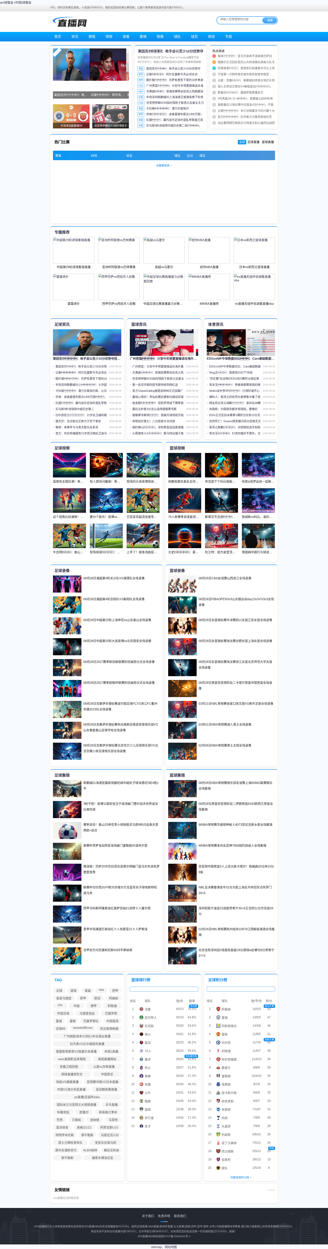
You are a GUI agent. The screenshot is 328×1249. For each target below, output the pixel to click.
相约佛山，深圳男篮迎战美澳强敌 (158, 428)
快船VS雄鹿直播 (67, 1082)
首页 (57, 37)
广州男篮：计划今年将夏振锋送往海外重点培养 (158, 367)
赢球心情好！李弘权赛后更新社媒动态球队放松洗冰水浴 (158, 397)
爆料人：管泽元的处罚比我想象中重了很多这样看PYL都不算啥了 (234, 397)
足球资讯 (62, 324)
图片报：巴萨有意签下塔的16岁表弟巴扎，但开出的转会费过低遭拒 (81, 379)
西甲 (141, 74)
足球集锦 (62, 775)
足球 (59, 990)
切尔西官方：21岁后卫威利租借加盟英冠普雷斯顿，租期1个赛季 (81, 415)
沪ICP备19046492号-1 (177, 1236)
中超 (141, 97)
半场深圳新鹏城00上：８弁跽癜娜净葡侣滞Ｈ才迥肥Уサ (81, 385)
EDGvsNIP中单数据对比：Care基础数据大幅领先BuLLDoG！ (235, 367)
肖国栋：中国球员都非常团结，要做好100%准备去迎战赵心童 (233, 409)
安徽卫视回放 (69, 1066)
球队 (177, 37)
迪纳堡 (94, 1120)
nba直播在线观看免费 (66, 1197)
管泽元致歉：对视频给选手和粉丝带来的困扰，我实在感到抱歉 (234, 428)
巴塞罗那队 (91, 1021)
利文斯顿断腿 (109, 1028)
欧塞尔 (84, 1112)
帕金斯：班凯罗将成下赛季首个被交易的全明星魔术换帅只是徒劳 (158, 403)
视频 (109, 37)
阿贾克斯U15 (109, 1127)
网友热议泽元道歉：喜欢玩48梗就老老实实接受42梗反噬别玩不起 (235, 403)
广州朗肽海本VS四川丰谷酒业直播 (87, 1036)
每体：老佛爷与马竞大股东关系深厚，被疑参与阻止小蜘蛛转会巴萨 (81, 428)
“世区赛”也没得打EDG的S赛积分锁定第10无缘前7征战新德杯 (234, 379)
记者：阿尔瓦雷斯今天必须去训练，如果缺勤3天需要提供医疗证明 (81, 373)
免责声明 (164, 1216)
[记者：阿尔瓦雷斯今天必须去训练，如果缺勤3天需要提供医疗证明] (108, 64)
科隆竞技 (63, 1112)
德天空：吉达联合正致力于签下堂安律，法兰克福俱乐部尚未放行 (79, 421)
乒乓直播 (112, 1104)
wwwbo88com (82, 1027)
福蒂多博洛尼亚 (102, 1158)
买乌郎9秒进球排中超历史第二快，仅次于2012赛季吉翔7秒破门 (80, 409)
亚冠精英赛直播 (106, 1089)
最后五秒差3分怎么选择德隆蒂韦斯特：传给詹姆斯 (154, 409)
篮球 (73, 990)
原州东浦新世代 (65, 1150)
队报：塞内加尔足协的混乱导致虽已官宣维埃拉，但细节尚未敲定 (81, 403)
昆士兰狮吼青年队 (70, 1142)
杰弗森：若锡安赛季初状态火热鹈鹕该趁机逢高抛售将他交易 (158, 373)
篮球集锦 (177, 775)
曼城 (59, 1021)
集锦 (143, 37)
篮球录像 (177, 571)
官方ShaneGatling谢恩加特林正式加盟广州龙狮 (157, 391)
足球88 (60, 1028)
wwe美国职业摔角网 (72, 1059)
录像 (126, 37)
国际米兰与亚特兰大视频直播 (76, 1104)
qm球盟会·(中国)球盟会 (15, 2)
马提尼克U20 (110, 1135)
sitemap (156, 1247)
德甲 (94, 1006)
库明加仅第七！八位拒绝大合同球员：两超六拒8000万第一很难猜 (158, 421)
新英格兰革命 (108, 1112)
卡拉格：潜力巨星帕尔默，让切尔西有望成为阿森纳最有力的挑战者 (81, 391)
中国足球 (63, 1013)
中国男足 (107, 1074)
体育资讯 (215, 324)
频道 (211, 37)
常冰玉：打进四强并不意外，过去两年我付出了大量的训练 (234, 434)
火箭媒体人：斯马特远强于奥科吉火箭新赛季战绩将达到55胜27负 (158, 434)
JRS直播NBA (145, 1236)
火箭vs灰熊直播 (104, 1066)
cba (60, 1005)
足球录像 (62, 571)
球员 (194, 37)
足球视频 (62, 448)
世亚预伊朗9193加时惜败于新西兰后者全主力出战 (158, 379)
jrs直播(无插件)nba (87, 1097)
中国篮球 (112, 1021)
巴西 (60, 1120)
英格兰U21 (84, 1127)
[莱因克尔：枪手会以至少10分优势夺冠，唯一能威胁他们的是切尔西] (71, 64)
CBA (141, 86)
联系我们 (180, 1216)
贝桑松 (76, 1120)
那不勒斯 (87, 1135)
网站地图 (158, 1236)
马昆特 (113, 1120)
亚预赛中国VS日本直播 (102, 1082)
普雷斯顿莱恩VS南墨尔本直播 (76, 1051)
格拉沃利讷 (111, 1150)
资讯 (74, 37)
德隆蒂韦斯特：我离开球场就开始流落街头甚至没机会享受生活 (158, 415)
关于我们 (148, 1216)
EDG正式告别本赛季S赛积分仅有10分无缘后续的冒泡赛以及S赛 (234, 415)
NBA (141, 91)
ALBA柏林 (90, 1150)
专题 (228, 37)
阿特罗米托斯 (65, 1135)
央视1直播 (111, 1051)
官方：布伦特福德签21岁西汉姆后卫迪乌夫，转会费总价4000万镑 (81, 434)
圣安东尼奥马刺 (105, 1142)
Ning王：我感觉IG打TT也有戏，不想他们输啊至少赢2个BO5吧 (234, 373)
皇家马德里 (63, 998)
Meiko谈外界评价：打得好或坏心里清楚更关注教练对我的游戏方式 (234, 391)
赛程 (91, 37)
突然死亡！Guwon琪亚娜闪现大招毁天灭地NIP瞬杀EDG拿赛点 (235, 421)
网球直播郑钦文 (72, 1074)
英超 (141, 68)
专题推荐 (62, 232)
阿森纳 (113, 998)
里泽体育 (62, 1127)
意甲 (83, 998)
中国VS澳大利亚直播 (71, 1089)
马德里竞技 (87, 1013)
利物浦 (112, 1006)
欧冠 (97, 998)
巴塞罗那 (111, 1013)
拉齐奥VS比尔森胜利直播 (87, 1044)
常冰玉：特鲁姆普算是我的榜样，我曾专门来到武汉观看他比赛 (234, 385)
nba (101, 989)
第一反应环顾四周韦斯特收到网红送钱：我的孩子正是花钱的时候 (158, 385)
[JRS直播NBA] (69, 21)
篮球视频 (177, 448)
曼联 (73, 1021)
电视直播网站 (107, 1059)
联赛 (160, 37)
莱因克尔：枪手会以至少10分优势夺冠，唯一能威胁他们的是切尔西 (81, 367)
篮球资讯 (139, 324)
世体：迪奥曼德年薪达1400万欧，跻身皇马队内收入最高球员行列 (81, 397)
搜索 (270, 20)
